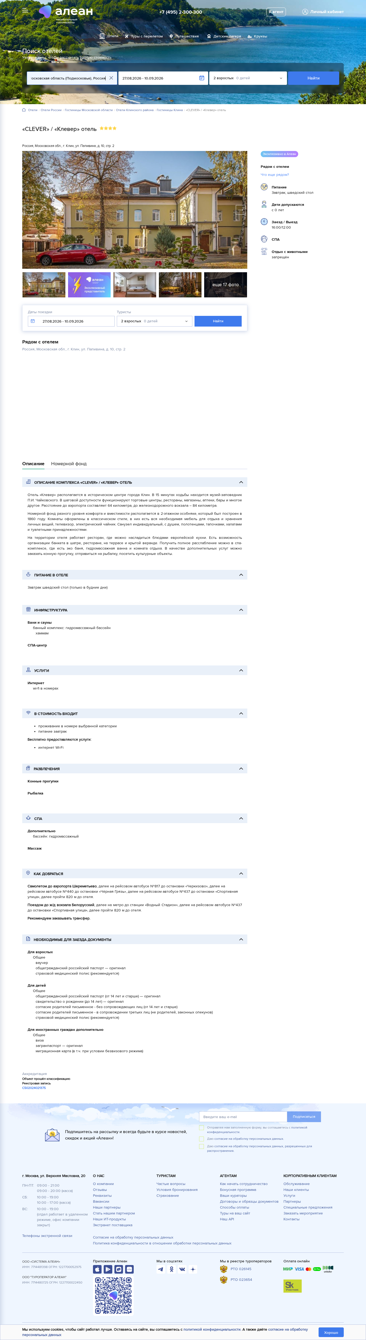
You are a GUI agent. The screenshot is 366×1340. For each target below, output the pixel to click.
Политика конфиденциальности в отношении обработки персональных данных (162, 1243)
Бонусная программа (238, 1189)
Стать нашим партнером (114, 1213)
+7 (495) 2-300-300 (180, 12)
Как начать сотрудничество (244, 1184)
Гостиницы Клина (170, 110)
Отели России (51, 110)
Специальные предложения (308, 1207)
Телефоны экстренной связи (47, 1235)
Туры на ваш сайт (235, 1213)
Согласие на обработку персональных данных (133, 1237)
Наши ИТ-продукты (109, 1219)
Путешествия (187, 36)
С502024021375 (34, 1088)
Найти (314, 78)
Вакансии (101, 1201)
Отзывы (100, 1189)
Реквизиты (102, 1195)
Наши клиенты (296, 1189)
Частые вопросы (170, 1184)
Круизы (260, 36)
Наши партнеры (107, 1207)
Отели (33, 110)
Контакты (291, 1219)
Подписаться (304, 1116)
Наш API (227, 1219)
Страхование (167, 1195)
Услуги (289, 1195)
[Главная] (23, 110)
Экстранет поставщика (112, 1225)
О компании (103, 1184)
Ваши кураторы (233, 1195)
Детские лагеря (227, 36)
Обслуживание (296, 1184)
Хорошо (331, 1332)
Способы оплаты (234, 1207)
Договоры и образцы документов (249, 1201)
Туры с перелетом (147, 36)
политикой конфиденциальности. (212, 1329)
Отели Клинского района (135, 110)
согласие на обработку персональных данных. (249, 1139)
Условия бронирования (177, 1189)
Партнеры (292, 1201)
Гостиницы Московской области (89, 110)
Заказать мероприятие (303, 1213)
